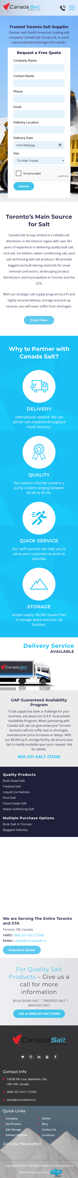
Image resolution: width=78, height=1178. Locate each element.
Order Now (39, 320)
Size (16, 153)
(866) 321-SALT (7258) (21, 1092)
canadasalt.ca (63, 1165)
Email (17, 107)
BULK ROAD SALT (26, 1001)
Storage (39, 606)
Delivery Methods (17, 1135)
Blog (45, 1124)
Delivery (39, 409)
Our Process (13, 1124)
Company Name (25, 60)
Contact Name (23, 76)
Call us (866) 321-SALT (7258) (39, 1013)
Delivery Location (26, 122)
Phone (18, 91)
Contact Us (49, 1129)
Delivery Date (23, 138)
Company (12, 1118)
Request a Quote (22, 950)
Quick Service (39, 540)
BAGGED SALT (39, 1005)
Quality (39, 475)
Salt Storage (13, 1129)
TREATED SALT (54, 1001)
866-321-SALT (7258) (39, 756)
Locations (48, 1135)
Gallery (46, 1118)
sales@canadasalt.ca (31, 941)
